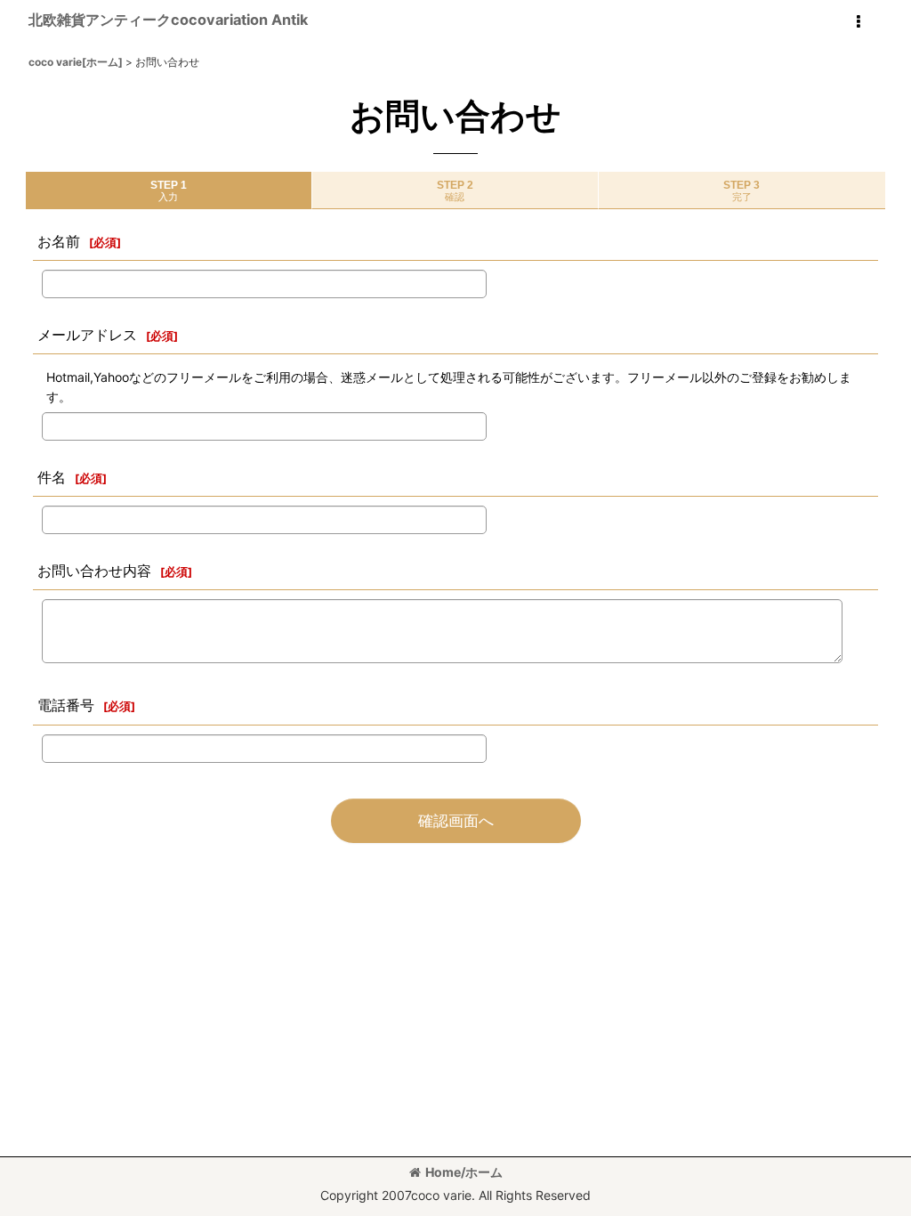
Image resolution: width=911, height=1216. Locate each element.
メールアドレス (87, 335)
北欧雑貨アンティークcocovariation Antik (168, 19)
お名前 (58, 241)
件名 (51, 477)
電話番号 (65, 705)
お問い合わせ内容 (94, 571)
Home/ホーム (464, 1172)
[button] (858, 22)
